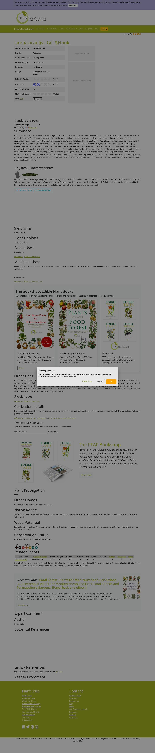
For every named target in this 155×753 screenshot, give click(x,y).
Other (130, 557)
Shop (81, 28)
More (21, 368)
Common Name (40, 557)
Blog (97, 28)
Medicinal (121, 557)
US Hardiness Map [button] (43, 190)
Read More (23, 605)
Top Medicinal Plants (31, 712)
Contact (72, 714)
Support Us (74, 701)
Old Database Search (78, 709)
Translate (33, 127)
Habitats (25, 717)
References (18, 257)
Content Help (75, 695)
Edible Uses (27, 695)
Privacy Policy (87, 381)
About (61, 28)
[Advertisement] (131, 85)
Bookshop (73, 698)
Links (71, 706)
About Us (73, 717)
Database (41, 28)
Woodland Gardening (31, 703)
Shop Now (86, 474)
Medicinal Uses (28, 698)
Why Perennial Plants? (31, 706)
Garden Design (28, 714)
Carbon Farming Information (35, 418)
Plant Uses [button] (70, 28)
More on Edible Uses (32, 257)
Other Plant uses (29, 701)
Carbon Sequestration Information (63, 418)
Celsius (17, 431)
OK (111, 381)
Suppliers (89, 28)
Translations (27, 720)
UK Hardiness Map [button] (24, 190)
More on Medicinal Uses (33, 281)
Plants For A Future (24, 28)
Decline (100, 381)
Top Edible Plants (29, 709)
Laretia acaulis (21, 560)
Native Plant (52, 28)
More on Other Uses (31, 401)
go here (59, 671)
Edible (112, 557)
